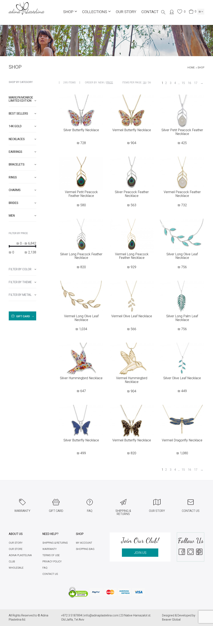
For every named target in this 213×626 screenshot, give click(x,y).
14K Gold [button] (15, 126)
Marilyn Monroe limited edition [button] (21, 99)
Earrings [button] (15, 152)
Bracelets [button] (17, 164)
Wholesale (16, 568)
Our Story (126, 12)
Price (109, 82)
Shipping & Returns (55, 543)
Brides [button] (13, 203)
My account (84, 543)
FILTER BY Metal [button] (20, 295)
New (101, 82)
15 (183, 83)
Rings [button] (13, 177)
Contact (150, 12)
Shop (68, 12)
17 (195, 83)
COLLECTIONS (95, 12)
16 (189, 83)
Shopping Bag (85, 549)
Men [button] (12, 216)
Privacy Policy (52, 561)
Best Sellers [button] (18, 113)
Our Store (15, 549)
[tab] (22, 99)
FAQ (44, 568)
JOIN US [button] (140, 552)
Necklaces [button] (17, 139)
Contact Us (50, 574)
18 (144, 82)
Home (191, 67)
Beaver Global (171, 619)
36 (149, 82)
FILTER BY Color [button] (20, 269)
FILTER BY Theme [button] (20, 282)
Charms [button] (15, 190)
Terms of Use (51, 555)
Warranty (49, 549)
